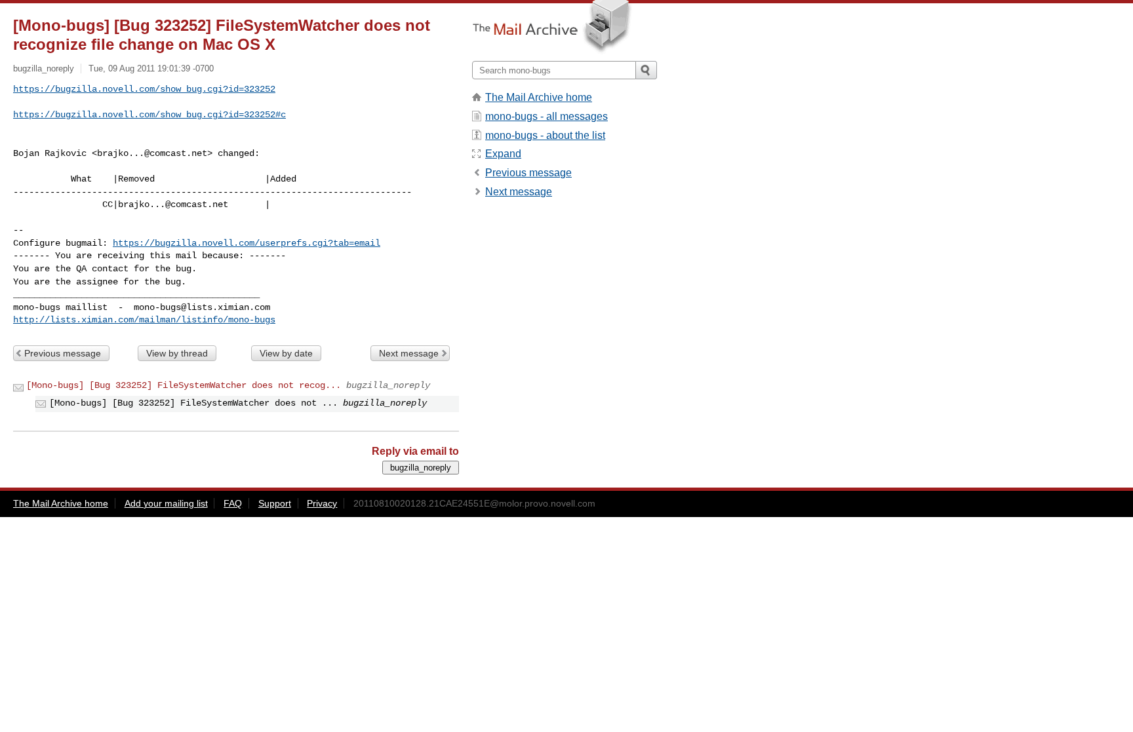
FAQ (233, 503)
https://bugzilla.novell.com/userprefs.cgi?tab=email (246, 243)
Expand (503, 153)
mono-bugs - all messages (546, 116)
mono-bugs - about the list (545, 135)
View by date (286, 353)
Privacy (322, 503)
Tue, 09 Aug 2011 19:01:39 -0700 (151, 68)
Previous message (62, 353)
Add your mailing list (166, 503)
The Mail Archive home (538, 97)
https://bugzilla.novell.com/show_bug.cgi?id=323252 (144, 89)
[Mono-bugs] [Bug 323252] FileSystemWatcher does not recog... (183, 385)
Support (274, 503)
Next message (409, 353)
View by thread (177, 353)
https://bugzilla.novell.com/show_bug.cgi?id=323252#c (149, 114)
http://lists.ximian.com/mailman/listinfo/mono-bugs (144, 320)
